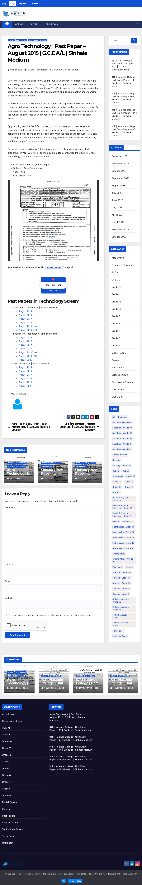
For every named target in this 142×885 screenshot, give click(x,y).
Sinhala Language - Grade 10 (121, 608)
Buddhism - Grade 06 (122, 422)
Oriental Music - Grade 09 (122, 560)
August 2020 (25, 359)
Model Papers (118, 353)
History (115, 521)
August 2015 (25, 311)
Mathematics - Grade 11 (122, 548)
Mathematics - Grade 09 (123, 537)
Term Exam (52, 24)
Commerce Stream (121, 265)
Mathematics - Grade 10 (123, 543)
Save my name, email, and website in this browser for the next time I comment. (50, 615)
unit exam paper (119, 636)
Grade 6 (115, 323)
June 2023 (117, 200)
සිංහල (12, 3)
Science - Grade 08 (121, 578)
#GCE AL (59, 69)
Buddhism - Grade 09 (122, 438)
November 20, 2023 (54, 688)
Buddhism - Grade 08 (122, 433)
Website (9, 598)
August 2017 (25, 318)
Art (113, 417)
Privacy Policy (75, 881)
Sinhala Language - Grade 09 (121, 600)
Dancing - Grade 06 (121, 465)
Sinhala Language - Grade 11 (121, 616)
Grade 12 (116, 301)
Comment (11, 507)
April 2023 (117, 214)
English (22, 3)
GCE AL (34, 24)
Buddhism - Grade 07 (122, 428)
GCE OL (19, 24)
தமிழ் (4, 3)
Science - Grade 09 (121, 583)
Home (35, 3)
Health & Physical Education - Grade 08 (122, 506)
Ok (63, 881)
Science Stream (120, 374)
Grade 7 (115, 331)
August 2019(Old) (28, 330)
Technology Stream (37, 40)
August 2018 (25, 322)
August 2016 (25, 315)
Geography (117, 476)
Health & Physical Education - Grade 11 (121, 514)
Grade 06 (130, 476)
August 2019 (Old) (28, 356)
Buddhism (122, 417)
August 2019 (25, 382)
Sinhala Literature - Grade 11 (121, 624)
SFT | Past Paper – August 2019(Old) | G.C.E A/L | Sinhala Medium (77, 426)
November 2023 (120, 163)
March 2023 (118, 222)
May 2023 (116, 207)
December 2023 (120, 156)
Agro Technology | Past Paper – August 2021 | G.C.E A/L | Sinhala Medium (67, 717)
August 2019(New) (28, 326)
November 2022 (120, 229)
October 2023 (118, 171)
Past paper (117, 567)
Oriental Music (118, 554)
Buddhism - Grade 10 (121, 444)
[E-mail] (12, 415)
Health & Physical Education (120, 498)
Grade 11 (116, 294)
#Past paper (71, 69)
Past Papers (21, 40)
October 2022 (118, 236)
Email (8, 581)
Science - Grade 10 (121, 588)
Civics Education (119, 454)
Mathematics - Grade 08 (123, 532)
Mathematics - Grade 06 (123, 527)
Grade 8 (115, 338)
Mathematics (128, 521)
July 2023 (116, 193)
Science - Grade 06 (121, 572)
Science (129, 567)
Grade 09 (116, 487)
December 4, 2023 (19, 688)
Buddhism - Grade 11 (121, 449)
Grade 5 (115, 316)
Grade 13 (116, 309)
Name (9, 564)
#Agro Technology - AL (40, 69)
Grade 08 (129, 481)
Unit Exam (117, 396)
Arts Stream (47, 463)
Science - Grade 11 (121, 594)
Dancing (116, 460)
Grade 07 (116, 481)
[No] (138, 877)
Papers (115, 360)
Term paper (117, 631)
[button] (138, 24)
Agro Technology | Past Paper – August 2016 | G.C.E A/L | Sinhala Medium (31, 426)
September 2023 (120, 178)
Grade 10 (116, 287)
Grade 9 (115, 345)
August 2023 (118, 185)
